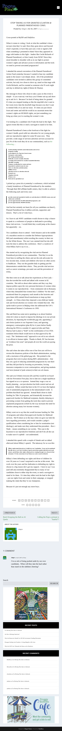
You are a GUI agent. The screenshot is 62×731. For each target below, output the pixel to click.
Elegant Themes (28, 728)
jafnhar (9, 681)
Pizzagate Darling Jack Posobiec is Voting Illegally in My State (20, 642)
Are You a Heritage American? (12, 634)
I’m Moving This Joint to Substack (13, 630)
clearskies (9, 674)
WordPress (41, 728)
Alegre (23, 29)
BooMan (9, 659)
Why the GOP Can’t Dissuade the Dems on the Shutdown (19, 646)
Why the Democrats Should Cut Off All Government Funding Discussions (23, 638)
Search (5, 580)
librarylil (9, 666)
